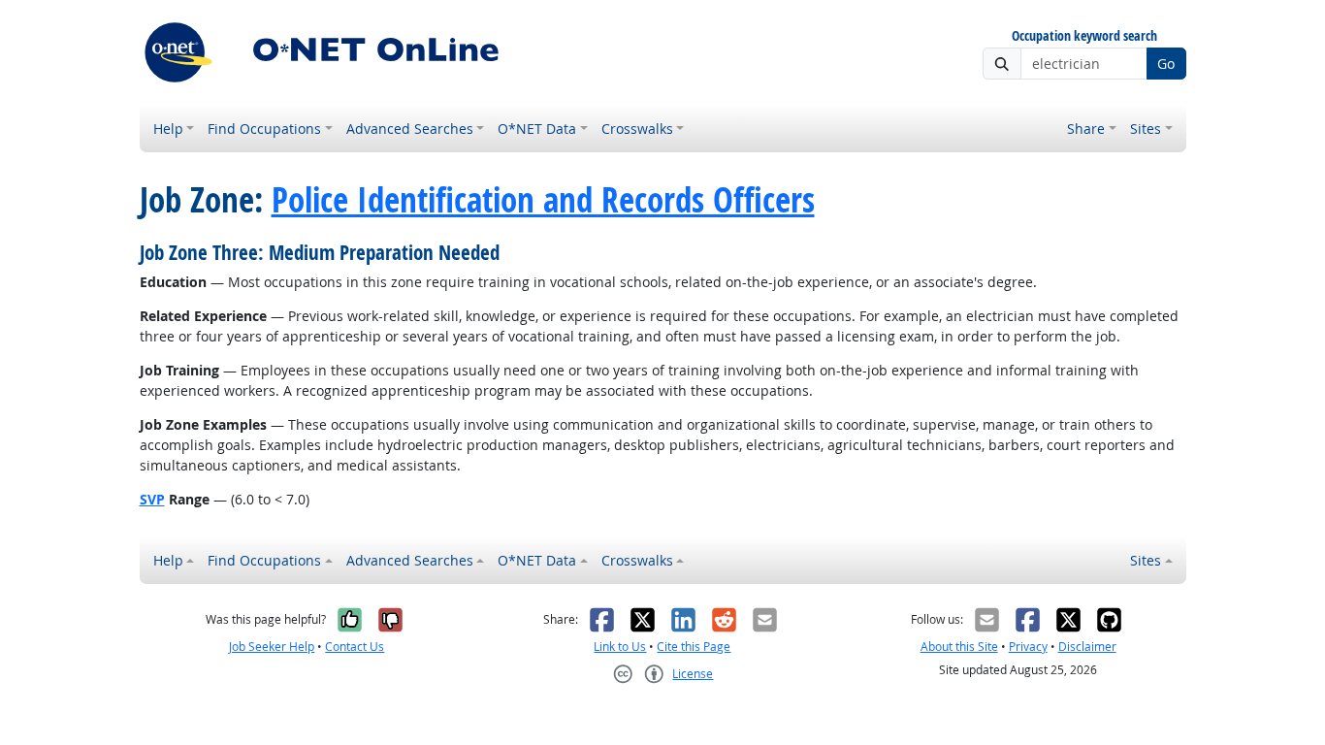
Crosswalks (637, 128)
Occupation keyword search (1084, 36)
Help (168, 128)
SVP (152, 499)
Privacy (1028, 646)
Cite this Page (693, 646)
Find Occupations (264, 128)
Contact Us (354, 646)
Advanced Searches (409, 128)
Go (1166, 63)
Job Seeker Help (271, 646)
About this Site (959, 646)
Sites (1145, 128)
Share (1086, 128)
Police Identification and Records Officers (543, 200)
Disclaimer (1087, 646)
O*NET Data (537, 128)
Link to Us (620, 646)
